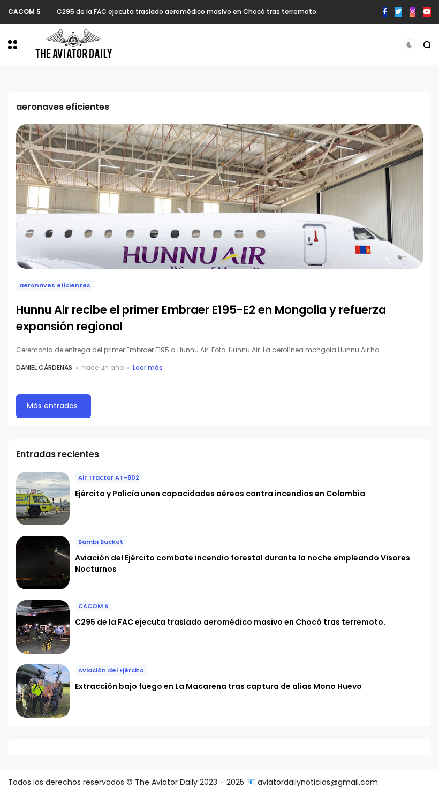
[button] (12, 44)
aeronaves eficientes (54, 285)
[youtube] (427, 12)
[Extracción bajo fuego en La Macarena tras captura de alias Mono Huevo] (43, 691)
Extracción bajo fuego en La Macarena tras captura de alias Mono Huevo (218, 686)
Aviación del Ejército (111, 670)
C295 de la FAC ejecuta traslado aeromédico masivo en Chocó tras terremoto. (187, 11)
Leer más (148, 367)
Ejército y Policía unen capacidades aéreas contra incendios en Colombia (220, 493)
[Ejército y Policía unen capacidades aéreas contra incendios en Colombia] (43, 498)
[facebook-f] (385, 12)
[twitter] (398, 12)
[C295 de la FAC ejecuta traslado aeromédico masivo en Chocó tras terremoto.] (48, 11)
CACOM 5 (24, 11)
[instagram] (412, 12)
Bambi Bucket (100, 541)
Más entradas (52, 405)
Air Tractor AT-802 (108, 477)
